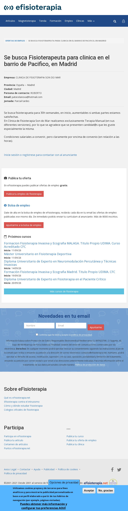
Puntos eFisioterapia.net (17, 448)
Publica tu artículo (13, 440)
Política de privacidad (15, 473)
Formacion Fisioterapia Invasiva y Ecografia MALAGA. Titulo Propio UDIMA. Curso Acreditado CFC (62, 245)
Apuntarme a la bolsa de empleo (23, 225)
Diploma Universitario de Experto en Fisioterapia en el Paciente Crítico (55, 279)
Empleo (69, 20)
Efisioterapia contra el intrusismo (22, 401)
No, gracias (105, 490)
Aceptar (89, 490)
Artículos (10, 20)
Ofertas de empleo (15, 40)
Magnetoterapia (27, 20)
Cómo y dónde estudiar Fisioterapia (23, 405)
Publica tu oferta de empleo (81, 440)
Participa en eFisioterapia (17, 436)
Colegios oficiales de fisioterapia (21, 409)
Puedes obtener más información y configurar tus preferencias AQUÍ (43, 506)
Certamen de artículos (16, 444)
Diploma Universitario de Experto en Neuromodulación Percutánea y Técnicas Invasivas (60, 263)
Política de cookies (68, 469)
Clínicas (80, 20)
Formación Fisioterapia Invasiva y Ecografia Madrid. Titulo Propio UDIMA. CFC (59, 272)
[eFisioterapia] (33, 7)
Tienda (42, 20)
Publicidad (49, 469)
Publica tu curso (75, 436)
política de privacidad (81, 334)
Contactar (25, 469)
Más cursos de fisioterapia (64, 291)
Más (90, 20)
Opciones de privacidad (64, 482)
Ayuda (37, 469)
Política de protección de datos (90, 364)
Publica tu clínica (75, 444)
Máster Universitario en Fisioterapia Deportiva (37, 254)
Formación (55, 20)
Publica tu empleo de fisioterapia (24, 193)
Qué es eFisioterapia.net (17, 397)
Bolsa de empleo (18, 205)
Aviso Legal (10, 469)
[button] (123, 21)
